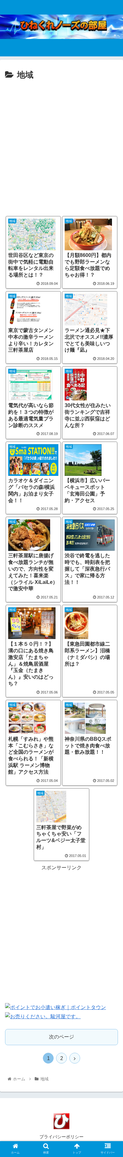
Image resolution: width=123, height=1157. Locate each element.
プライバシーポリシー (61, 1136)
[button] (110, 757)
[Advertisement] (61, 147)
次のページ (61, 1036)
